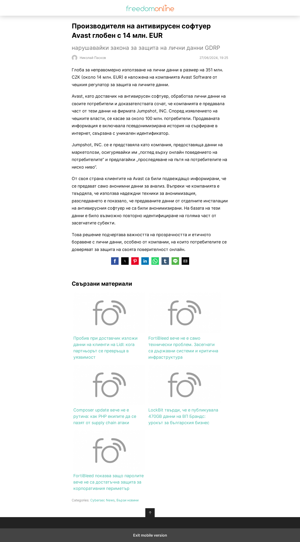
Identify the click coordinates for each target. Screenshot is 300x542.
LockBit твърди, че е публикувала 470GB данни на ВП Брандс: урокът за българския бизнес (183, 416)
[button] (115, 261)
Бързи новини (127, 500)
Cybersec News (102, 500)
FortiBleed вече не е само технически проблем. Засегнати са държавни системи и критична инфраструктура (183, 348)
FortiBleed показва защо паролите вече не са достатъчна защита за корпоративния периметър (108, 482)
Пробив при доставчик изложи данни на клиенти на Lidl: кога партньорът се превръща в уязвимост (105, 348)
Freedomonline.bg (150, 8)
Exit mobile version (150, 535)
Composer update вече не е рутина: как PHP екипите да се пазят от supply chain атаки (104, 416)
